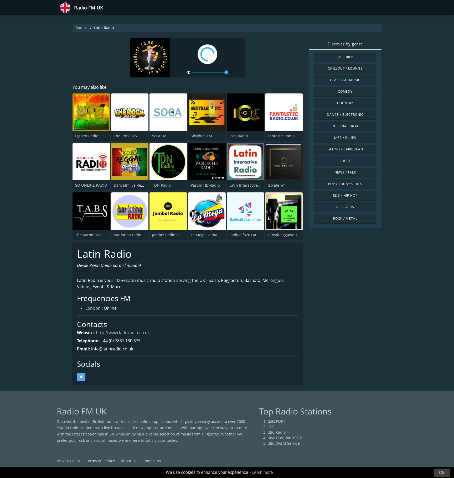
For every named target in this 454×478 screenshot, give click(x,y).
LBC (270, 426)
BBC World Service (283, 443)
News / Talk (345, 172)
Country (345, 103)
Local (345, 161)
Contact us (151, 460)
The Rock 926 (125, 135)
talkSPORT (276, 421)
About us (129, 460)
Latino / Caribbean (345, 149)
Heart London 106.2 (284, 437)
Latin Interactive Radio (249, 185)
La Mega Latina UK (207, 234)
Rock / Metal (345, 218)
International (345, 126)
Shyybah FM (201, 135)
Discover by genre (345, 43)
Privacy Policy (68, 460)
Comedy (345, 91)
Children (345, 57)
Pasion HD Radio (205, 185)
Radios (81, 27)
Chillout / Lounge (345, 68)
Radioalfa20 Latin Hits (248, 234)
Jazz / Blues (345, 137)
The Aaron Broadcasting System (103, 234)
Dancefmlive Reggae (131, 185)
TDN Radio (161, 185)
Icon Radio (238, 135)
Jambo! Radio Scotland (172, 234)
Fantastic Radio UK (284, 135)
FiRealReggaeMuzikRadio (290, 234)
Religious (345, 207)
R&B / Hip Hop (345, 195)
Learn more (262, 472)
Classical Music (345, 80)
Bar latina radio (127, 234)
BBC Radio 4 (278, 432)
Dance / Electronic (345, 114)
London (93, 308)
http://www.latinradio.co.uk (123, 332)
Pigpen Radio (86, 135)
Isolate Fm (277, 185)
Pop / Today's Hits (345, 184)
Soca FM (159, 135)
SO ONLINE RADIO (91, 185)
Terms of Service (100, 460)
